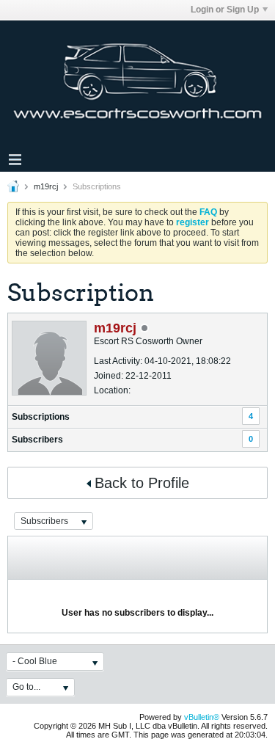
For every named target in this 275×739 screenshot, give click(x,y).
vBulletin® (201, 717)
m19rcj (46, 186)
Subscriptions (41, 417)
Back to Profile (142, 483)
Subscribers (37, 439)
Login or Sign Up (225, 9)
